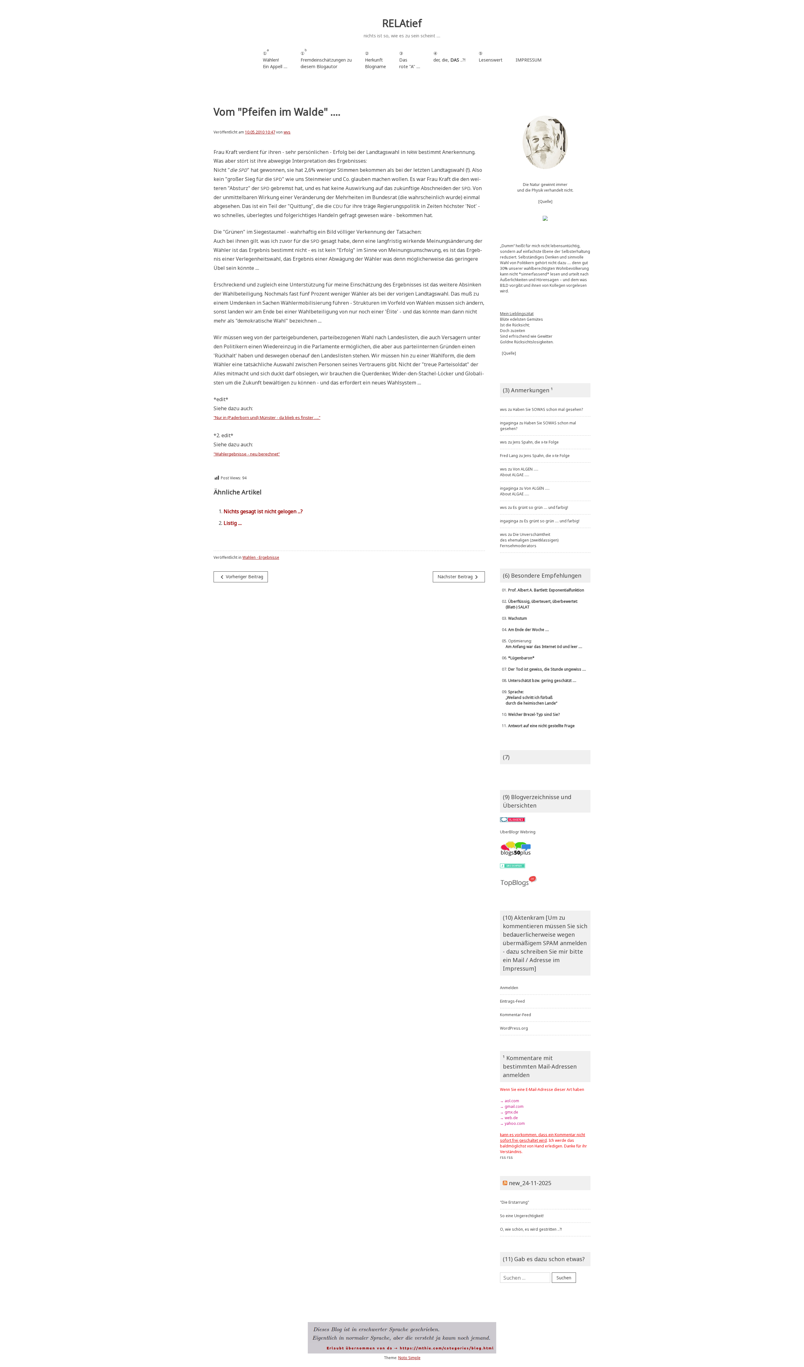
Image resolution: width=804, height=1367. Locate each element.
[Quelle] (545, 201)
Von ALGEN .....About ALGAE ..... (519, 471)
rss (503, 1157)
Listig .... (233, 523)
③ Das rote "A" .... (409, 59)
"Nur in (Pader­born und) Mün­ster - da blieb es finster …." (267, 417)
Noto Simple (409, 1357)
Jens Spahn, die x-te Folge (536, 442)
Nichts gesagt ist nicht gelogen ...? (263, 511)
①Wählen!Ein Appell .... (275, 58)
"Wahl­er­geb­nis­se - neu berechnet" (247, 454)
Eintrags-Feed (512, 1001)
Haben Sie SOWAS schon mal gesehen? (548, 409)
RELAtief (402, 23)
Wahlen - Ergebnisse (260, 557)
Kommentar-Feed (515, 1014)
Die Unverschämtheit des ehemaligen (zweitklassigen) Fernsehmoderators (529, 540)
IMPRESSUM (528, 60)
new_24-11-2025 (530, 1183)
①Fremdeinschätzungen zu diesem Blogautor (326, 58)
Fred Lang (509, 455)
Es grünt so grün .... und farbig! (540, 507)
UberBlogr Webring (517, 832)
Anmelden (509, 987)
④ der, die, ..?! (449, 59)
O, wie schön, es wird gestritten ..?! (531, 1229)
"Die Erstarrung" (514, 1202)
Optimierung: (541, 643)
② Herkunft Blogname (375, 59)
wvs (287, 132)
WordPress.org (514, 1028)
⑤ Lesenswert (491, 56)
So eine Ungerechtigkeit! (522, 1215)
